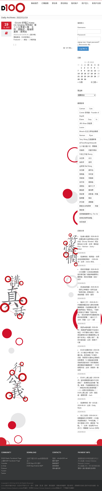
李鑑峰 (90, 178)
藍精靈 (81, 198)
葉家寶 (81, 194)
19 (95, 74)
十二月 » (94, 82)
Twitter (3, 473)
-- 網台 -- (25, 40)
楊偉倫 (90, 182)
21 (79, 76)
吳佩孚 (81, 162)
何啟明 (81, 150)
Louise (81, 127)
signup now (81, 42)
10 (88, 71)
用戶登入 (85, 3)
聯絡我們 (34, 3)
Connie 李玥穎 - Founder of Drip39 (89, 113)
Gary (90, 119)
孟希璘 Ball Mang (85, 166)
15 (82, 74)
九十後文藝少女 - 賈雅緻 (88, 146)
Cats (91, 109)
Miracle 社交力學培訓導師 (88, 131)
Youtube (4, 463)
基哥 (90, 162)
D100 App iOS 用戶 (34, 463)
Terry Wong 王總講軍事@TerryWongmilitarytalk (88, 139)
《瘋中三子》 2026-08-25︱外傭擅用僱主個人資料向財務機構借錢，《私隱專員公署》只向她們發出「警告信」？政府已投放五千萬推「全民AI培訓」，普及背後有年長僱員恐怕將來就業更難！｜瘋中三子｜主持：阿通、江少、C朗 (88, 311)
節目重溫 (64, 3)
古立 (90, 158)
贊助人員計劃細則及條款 (87, 468)
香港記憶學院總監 (85, 218)
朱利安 (90, 174)
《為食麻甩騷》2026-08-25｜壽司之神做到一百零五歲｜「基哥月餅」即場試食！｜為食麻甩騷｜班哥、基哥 (88, 291)
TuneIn (3, 471)
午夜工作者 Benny (86, 154)
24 (88, 76)
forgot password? (93, 42)
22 (82, 76)
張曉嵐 (81, 174)
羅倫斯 (81, 190)
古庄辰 (81, 158)
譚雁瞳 (90, 202)
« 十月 (80, 82)
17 (88, 74)
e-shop (3, 466)
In (96, 119)
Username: (81, 27)
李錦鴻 (81, 178)
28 (79, 79)
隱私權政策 (56, 468)
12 (95, 71)
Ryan (91, 135)
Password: (81, 35)
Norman (82, 135)
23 (85, 76)
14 (79, 74)
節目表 (54, 3)
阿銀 (96, 206)
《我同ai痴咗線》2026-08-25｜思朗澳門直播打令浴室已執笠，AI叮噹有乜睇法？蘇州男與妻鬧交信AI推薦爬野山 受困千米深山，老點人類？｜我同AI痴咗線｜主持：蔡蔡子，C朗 (88, 334)
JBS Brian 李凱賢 (85, 123)
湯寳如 (81, 186)
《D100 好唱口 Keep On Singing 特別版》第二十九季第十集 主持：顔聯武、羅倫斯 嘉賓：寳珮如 (25, 27)
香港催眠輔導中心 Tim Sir (88, 214)
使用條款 (55, 466)
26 (95, 76)
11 (92, 71)
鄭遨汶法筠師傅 (85, 206)
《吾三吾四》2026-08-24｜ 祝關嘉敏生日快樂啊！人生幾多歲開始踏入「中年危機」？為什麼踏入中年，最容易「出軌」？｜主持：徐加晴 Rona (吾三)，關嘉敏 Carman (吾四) (88, 422)
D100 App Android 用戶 (35, 466)
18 (92, 74)
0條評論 (33, 40)
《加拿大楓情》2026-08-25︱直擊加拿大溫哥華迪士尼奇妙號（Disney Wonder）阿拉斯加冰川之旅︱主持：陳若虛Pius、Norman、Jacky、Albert (88, 243)
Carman (82, 109)
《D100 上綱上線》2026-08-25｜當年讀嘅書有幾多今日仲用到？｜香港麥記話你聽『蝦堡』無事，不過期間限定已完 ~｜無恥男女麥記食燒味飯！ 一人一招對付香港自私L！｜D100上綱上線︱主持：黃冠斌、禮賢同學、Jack (88, 386)
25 (92, 76)
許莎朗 (81, 202)
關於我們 (55, 461)
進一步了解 (67, 48)
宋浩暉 (81, 170)
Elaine (81, 119)
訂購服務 (45, 3)
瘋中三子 (91, 186)
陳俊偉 (81, 210)
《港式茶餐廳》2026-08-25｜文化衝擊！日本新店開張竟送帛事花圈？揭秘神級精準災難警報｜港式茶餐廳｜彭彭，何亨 (88, 274)
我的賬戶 (74, 3)
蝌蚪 (90, 198)
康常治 (90, 170)
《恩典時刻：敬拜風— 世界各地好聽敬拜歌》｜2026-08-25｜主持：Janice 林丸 (88, 259)
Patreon (4, 468)
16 (85, 74)
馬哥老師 (82, 222)
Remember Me (84, 45)
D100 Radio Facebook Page (11, 458)
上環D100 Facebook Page (10, 461)
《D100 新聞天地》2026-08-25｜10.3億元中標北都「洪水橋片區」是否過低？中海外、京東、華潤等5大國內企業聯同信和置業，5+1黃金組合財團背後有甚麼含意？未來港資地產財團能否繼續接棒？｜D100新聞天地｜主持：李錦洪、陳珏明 (88, 360)
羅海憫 (90, 190)
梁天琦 (81, 182)
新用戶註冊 (96, 3)
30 (85, 79)
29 (82, 79)
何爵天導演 (92, 150)
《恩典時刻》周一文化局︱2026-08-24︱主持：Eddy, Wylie (88, 405)
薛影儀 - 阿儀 (93, 194)
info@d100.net (62, 458)
